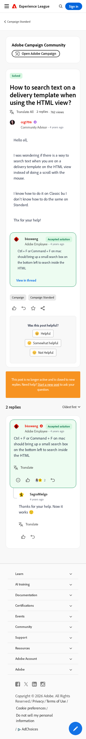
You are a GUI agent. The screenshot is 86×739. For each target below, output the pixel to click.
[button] (25, 112)
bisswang (31, 239)
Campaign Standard (18, 21)
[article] (43, 454)
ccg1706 (26, 122)
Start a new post (48, 384)
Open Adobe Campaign (39, 53)
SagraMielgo (39, 494)
